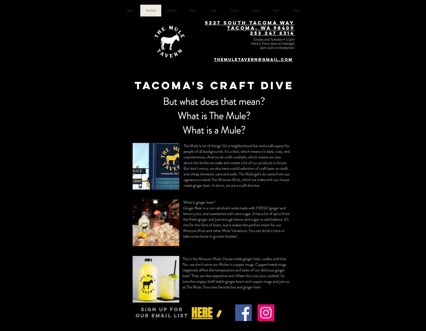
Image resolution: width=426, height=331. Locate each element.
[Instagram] (266, 312)
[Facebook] (243, 312)
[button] (202, 313)
